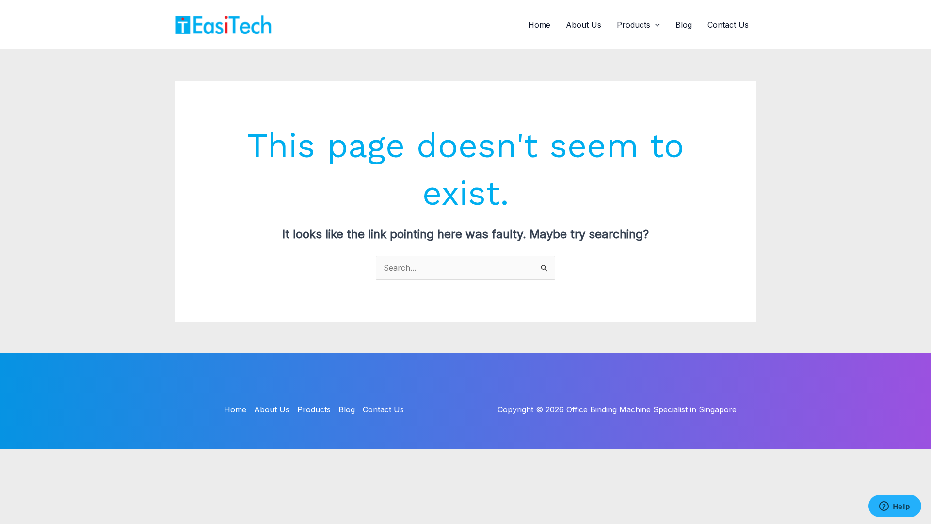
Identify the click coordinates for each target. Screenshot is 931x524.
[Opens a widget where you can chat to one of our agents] (894, 507)
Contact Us (728, 25)
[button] (655, 25)
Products (633, 25)
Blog (683, 25)
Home (539, 25)
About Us (583, 25)
